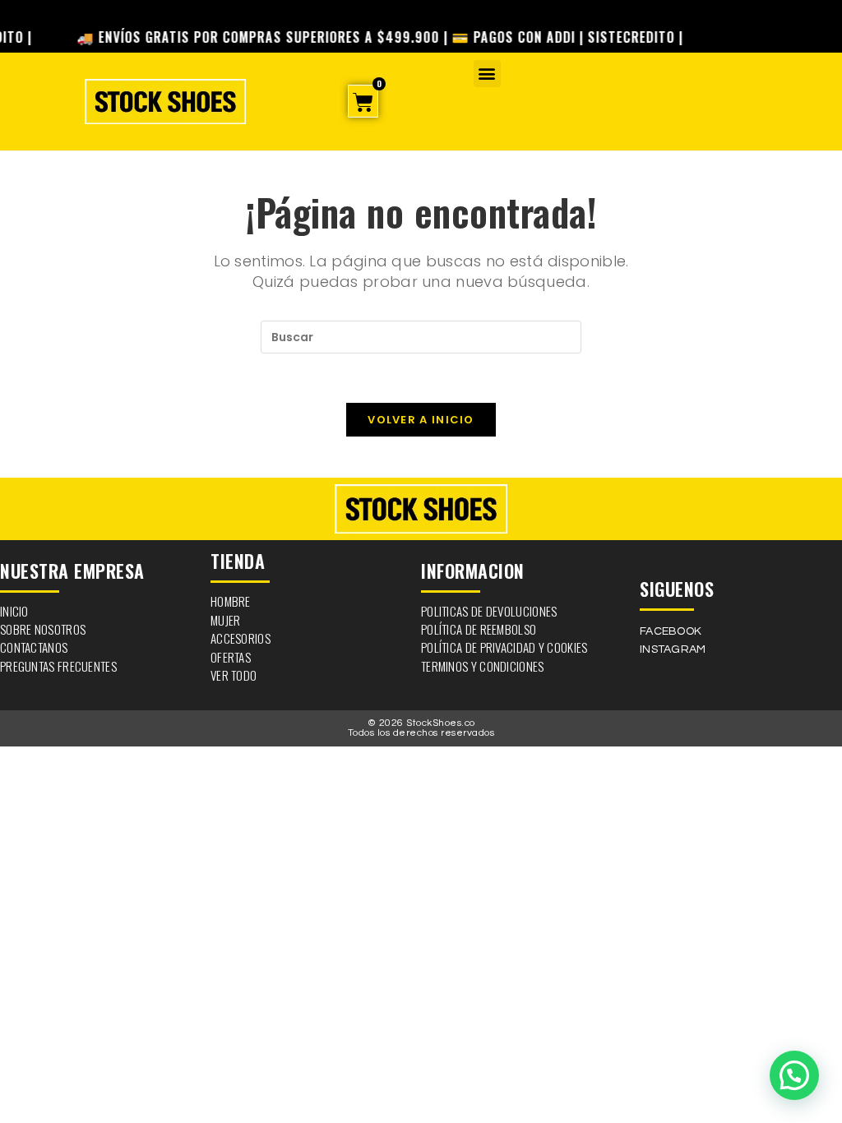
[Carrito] (363, 101)
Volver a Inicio (421, 419)
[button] (487, 73)
